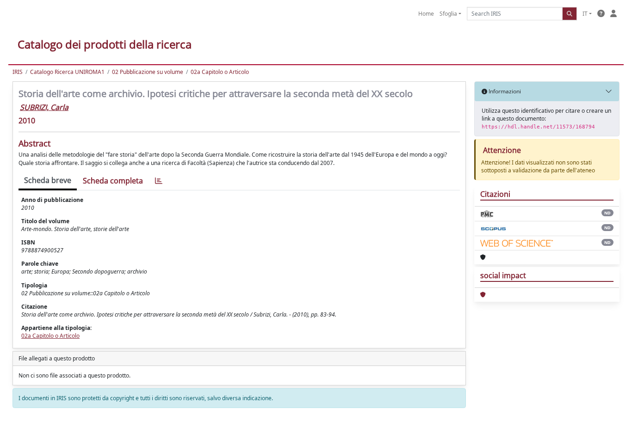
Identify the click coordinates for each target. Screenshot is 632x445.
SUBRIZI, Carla (44, 107)
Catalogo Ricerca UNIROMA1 (67, 72)
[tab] (158, 180)
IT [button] (585, 14)
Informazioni (504, 91)
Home (426, 14)
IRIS (17, 72)
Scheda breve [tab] (47, 180)
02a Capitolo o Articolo (220, 72)
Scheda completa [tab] (113, 181)
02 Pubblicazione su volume (147, 72)
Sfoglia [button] (448, 14)
